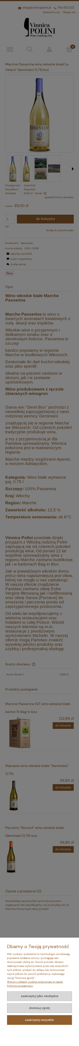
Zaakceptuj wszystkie (39, 1020)
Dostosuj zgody (39, 1008)
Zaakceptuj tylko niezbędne (39, 996)
